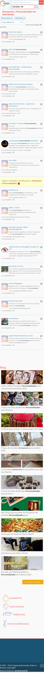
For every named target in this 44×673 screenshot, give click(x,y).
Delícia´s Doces (14, 207)
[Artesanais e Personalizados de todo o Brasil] (11, 18)
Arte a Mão (13, 160)
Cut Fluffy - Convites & (22, 123)
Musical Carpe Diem (16, 301)
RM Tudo (17, 49)
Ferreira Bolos (14, 318)
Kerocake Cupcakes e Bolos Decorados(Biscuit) (18, 228)
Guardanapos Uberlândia (23, 141)
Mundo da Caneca (15, 32)
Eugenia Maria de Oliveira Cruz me (21, 336)
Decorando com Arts (16, 266)
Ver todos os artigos (32, 582)
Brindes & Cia (13, 190)
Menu (41, 2)
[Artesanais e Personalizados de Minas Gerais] (24, 18)
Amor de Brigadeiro (15, 283)
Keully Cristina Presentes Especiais (21, 84)
